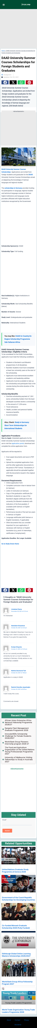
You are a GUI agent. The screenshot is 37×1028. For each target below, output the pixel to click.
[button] (3, 4)
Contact (17, 1020)
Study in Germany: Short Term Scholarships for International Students (16, 425)
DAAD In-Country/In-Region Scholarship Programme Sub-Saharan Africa (18, 339)
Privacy (26, 1020)
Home (3, 50)
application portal (18, 443)
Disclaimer (18, 1025)
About (9, 1020)
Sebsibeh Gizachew (18, 625)
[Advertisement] (18, 29)
